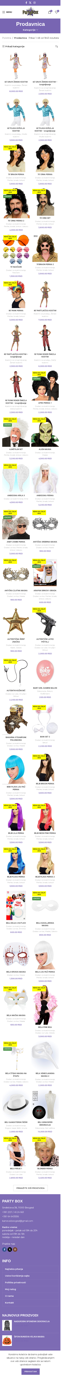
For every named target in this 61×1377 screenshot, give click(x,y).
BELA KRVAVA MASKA (16, 972)
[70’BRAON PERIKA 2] (45, 248)
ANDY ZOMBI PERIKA (16, 542)
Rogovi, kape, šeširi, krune (16, 1128)
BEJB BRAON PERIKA (45, 784)
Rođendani (45, 694)
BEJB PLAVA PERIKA (16, 877)
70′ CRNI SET (45, 218)
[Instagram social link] (34, 2)
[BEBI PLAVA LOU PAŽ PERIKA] (16, 768)
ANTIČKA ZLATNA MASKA (16, 590)
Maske (45, 455)
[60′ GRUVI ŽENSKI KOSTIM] (16, 66)
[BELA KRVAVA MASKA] (16, 954)
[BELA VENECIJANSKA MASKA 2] (45, 1056)
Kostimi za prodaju (13, 85)
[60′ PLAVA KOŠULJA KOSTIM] (16, 112)
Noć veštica (50, 1128)
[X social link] (30, 2)
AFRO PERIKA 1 (45, 403)
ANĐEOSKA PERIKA (45, 495)
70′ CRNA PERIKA (45, 174)
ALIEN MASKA (45, 449)
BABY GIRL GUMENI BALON (45, 688)
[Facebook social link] (26, 2)
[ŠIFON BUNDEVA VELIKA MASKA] (7, 1340)
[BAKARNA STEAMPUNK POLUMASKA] (16, 719)
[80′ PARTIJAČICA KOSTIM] (45, 294)
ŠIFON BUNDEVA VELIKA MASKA (29, 1336)
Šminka (22, 929)
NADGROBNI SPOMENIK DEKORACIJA (32, 1321)
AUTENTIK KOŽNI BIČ (16, 690)
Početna (6, 38)
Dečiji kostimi (16, 409)
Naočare (16, 272)
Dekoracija (41, 691)
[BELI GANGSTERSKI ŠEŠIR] (16, 1104)
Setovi (45, 742)
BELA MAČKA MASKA (16, 1015)
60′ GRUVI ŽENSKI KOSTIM (16, 82)
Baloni (50, 691)
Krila (26, 499)
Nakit (13, 647)
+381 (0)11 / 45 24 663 (13, 1212)
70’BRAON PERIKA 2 (45, 264)
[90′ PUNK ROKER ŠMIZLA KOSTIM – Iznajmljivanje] (16, 384)
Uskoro (25, 226)
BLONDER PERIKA (45, 1168)
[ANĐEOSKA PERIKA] (45, 478)
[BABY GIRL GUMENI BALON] (45, 672)
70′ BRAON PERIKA (16, 174)
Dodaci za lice (10, 547)
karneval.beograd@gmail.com (17, 1221)
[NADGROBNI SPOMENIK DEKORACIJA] (7, 1325)
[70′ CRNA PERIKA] (45, 158)
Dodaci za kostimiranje (16, 178)
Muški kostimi (45, 136)
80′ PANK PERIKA (16, 310)
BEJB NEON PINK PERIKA (45, 833)
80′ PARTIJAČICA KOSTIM (45, 310)
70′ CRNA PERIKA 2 (16, 221)
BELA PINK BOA (45, 1027)
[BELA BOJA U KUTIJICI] (16, 905)
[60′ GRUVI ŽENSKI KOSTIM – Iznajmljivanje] (45, 66)
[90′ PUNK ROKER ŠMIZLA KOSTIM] (45, 338)
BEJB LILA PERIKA (16, 833)
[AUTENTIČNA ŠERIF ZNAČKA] (16, 621)
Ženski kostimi (45, 90)
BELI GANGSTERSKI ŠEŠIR (16, 1122)
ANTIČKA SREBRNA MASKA (45, 542)
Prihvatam (30, 1371)
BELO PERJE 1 (16, 1168)
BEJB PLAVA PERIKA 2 (45, 877)
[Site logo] (30, 11)
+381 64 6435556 (10, 1216)
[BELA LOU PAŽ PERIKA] (45, 954)
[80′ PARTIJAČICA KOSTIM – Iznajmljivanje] (16, 338)
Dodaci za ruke (41, 647)
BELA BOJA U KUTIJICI (16, 923)
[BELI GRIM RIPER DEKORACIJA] (45, 1104)
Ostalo (19, 647)
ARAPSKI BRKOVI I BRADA (45, 590)
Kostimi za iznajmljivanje (45, 88)
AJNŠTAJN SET (16, 449)
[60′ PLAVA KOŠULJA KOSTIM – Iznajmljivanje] (45, 112)
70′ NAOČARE (16, 267)
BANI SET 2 (45, 737)
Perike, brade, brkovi (16, 180)
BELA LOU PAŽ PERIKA (45, 972)
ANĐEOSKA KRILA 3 (16, 495)
